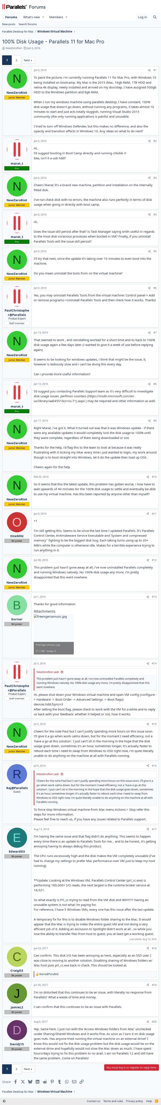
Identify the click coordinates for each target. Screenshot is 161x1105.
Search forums (28, 24)
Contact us (93, 1101)
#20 (154, 1021)
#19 (154, 985)
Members (56, 17)
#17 (154, 829)
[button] (43, 17)
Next (27, 60)
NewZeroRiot (13, 48)
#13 (154, 597)
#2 (155, 141)
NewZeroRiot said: (47, 672)
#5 (155, 251)
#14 (154, 663)
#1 (155, 70)
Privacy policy (134, 1101)
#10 (154, 477)
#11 (154, 513)
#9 (155, 420)
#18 (154, 948)
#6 (155, 288)
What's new (31, 17)
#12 (154, 560)
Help (149, 1101)
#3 (155, 178)
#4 (155, 214)
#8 (155, 384)
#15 (154, 724)
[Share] (149, 70)
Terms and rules (113, 1101)
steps (37, 814)
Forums (11, 17)
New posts (8, 24)
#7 (155, 332)
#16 (154, 765)
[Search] (155, 17)
